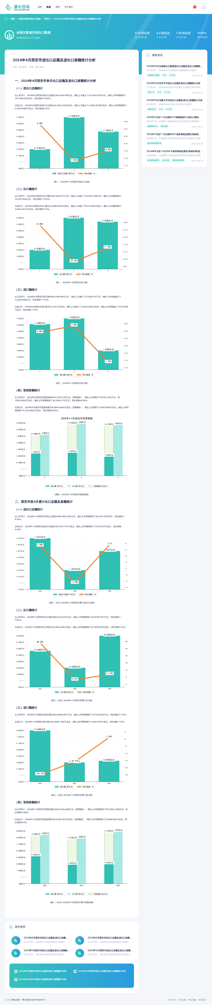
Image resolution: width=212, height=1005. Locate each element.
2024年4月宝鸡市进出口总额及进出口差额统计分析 (102, 971)
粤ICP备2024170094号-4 (33, 1000)
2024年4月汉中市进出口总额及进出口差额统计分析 (42, 979)
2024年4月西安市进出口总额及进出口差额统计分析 (42, 971)
